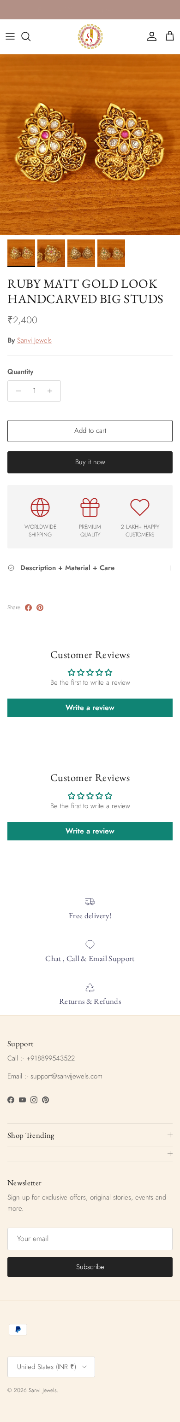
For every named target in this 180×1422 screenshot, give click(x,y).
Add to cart (90, 430)
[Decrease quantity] (16, 391)
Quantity (20, 372)
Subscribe (90, 1267)
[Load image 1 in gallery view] (90, 144)
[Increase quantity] (52, 391)
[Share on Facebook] (28, 607)
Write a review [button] (90, 707)
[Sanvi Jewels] (90, 36)
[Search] (30, 36)
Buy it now (90, 462)
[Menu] (10, 36)
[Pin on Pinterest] (39, 607)
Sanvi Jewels (34, 340)
